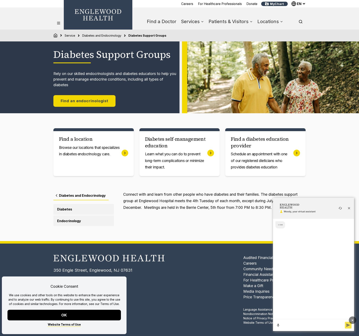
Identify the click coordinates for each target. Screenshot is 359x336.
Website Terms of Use (64, 324)
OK (64, 315)
